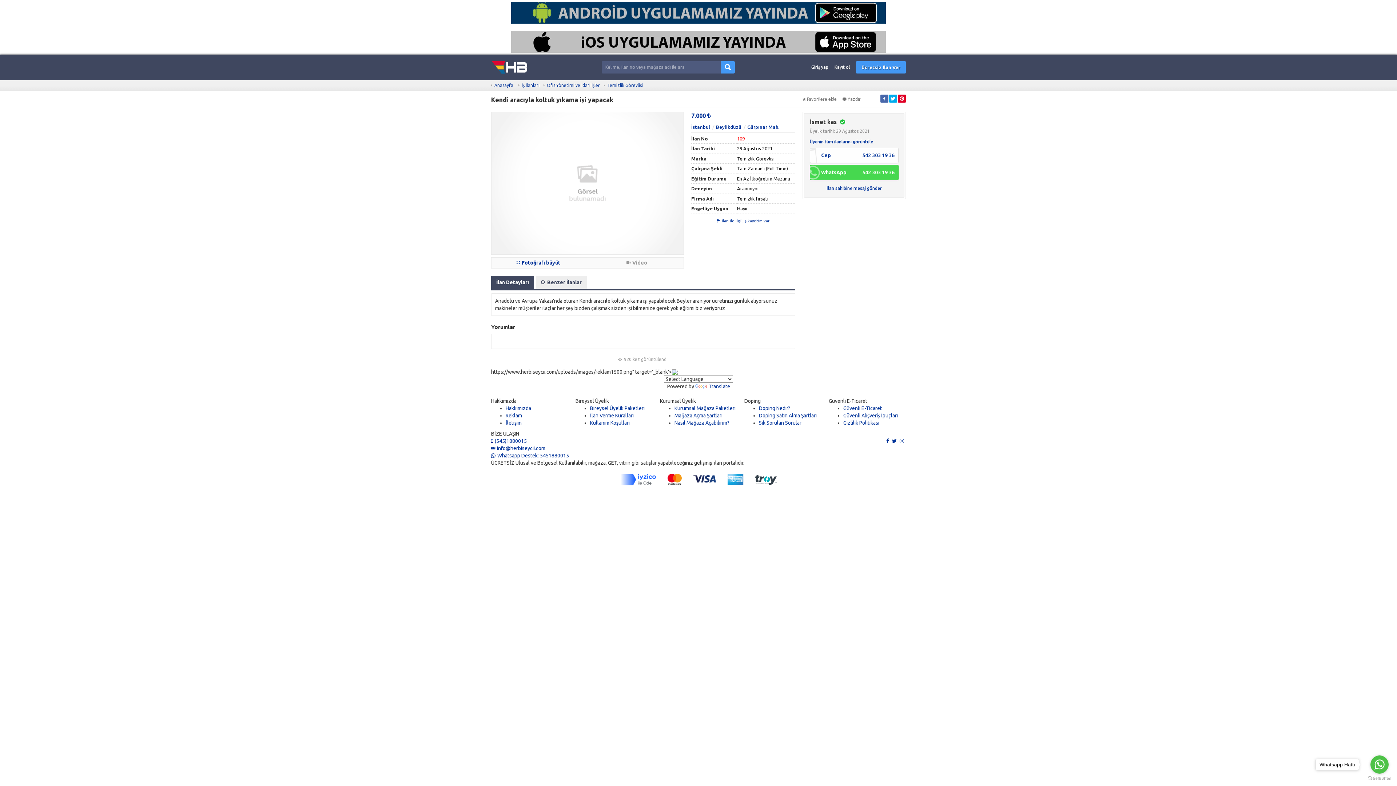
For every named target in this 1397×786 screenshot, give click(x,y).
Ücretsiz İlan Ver (880, 67)
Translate (719, 386)
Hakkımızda (518, 408)
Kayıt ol (842, 67)
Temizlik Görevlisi (625, 85)
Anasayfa (503, 85)
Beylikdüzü (728, 127)
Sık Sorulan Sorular (780, 423)
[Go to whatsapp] (1379, 764)
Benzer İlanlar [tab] (564, 282)
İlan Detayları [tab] (512, 282)
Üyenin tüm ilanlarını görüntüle (841, 141)
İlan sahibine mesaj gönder (854, 188)
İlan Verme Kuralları (612, 415)
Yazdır (854, 99)
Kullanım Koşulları (610, 423)
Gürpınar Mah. (763, 127)
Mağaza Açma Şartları (698, 415)
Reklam (514, 415)
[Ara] (728, 67)
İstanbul (700, 127)
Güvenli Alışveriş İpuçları (870, 415)
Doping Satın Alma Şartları (788, 415)
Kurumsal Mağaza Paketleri (705, 408)
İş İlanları (531, 85)
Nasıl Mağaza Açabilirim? (701, 423)
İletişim (514, 423)
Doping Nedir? (774, 408)
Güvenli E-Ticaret (862, 408)
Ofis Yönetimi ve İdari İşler (573, 85)
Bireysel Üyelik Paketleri (617, 408)
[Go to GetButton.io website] (1379, 778)
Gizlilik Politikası (861, 423)
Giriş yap (819, 67)
